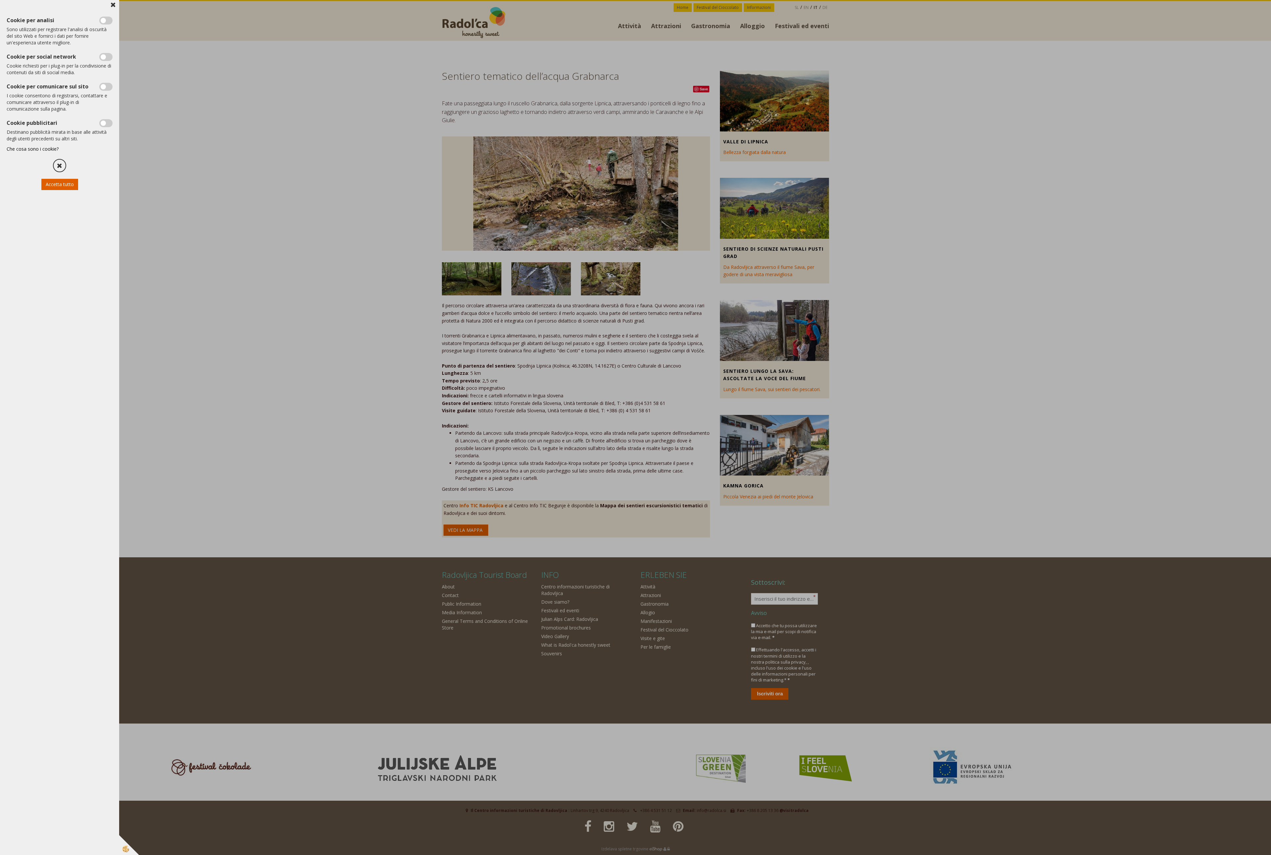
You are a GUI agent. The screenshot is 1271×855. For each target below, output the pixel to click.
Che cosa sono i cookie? (33, 149)
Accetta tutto (60, 184)
